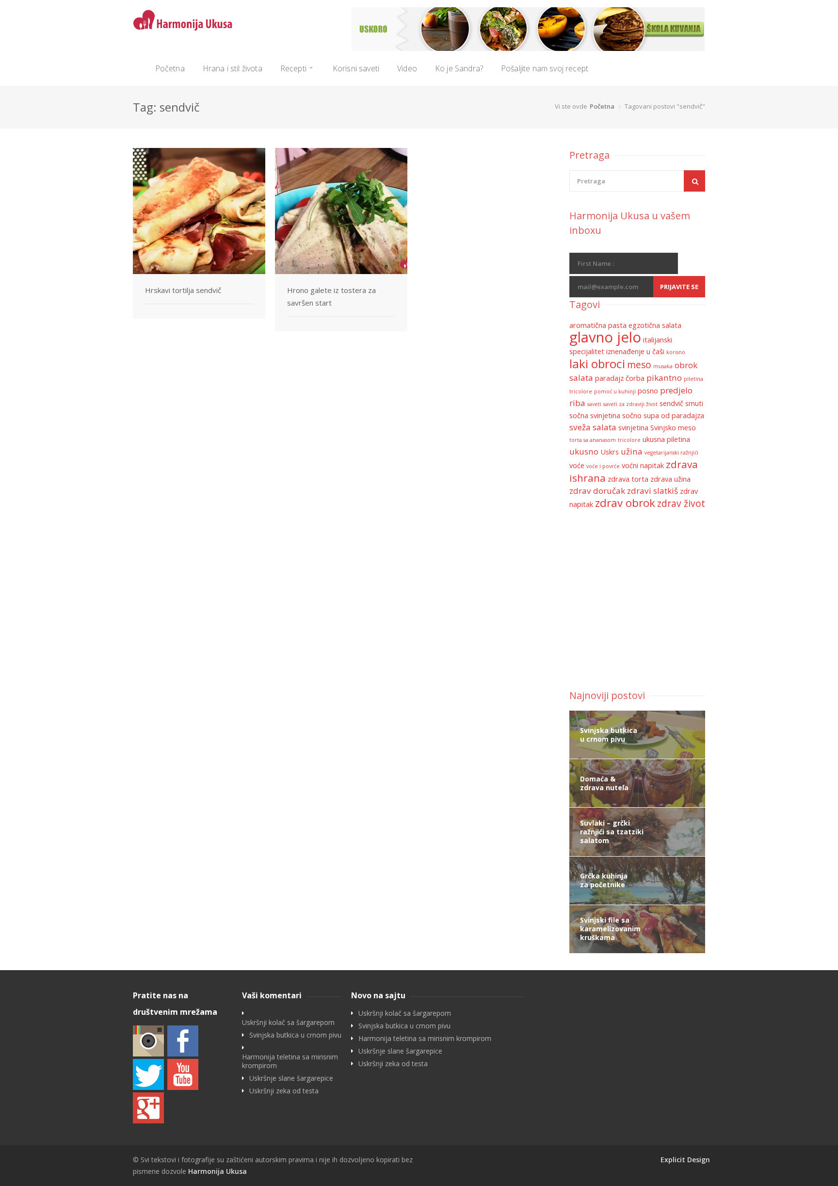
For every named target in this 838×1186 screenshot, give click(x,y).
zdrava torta (628, 479)
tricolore (629, 440)
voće (576, 465)
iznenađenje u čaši (635, 351)
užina (632, 451)
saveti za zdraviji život (630, 404)
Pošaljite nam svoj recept (544, 68)
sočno (632, 415)
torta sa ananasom (592, 440)
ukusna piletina (666, 439)
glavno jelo (605, 337)
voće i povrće (603, 466)
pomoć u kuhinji (615, 391)
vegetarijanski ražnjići (671, 452)
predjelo (676, 390)
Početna (170, 68)
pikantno (664, 377)
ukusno (583, 451)
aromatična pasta (598, 325)
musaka (663, 366)
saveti (594, 404)
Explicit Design (685, 1159)
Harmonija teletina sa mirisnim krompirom (290, 1061)
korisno (675, 352)
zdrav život (681, 503)
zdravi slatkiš (652, 490)
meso (639, 364)
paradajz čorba (620, 378)
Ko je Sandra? (459, 68)
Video (407, 68)
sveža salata (592, 427)
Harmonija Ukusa (217, 1171)
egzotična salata (654, 325)
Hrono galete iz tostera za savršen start (331, 296)
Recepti (293, 68)
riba (577, 402)
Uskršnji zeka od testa (284, 1091)
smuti (694, 403)
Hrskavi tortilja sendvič (183, 290)
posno (648, 390)
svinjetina (633, 427)
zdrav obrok (625, 502)
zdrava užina (670, 479)
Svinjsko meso (673, 427)
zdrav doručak (597, 490)
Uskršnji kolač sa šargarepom (288, 1022)
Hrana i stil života (232, 68)
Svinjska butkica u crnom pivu (295, 1035)
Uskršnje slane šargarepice (291, 1078)
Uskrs (609, 451)
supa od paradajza (674, 415)
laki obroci (597, 364)
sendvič (671, 403)
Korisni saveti (356, 68)
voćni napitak (643, 465)
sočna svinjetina (594, 415)
